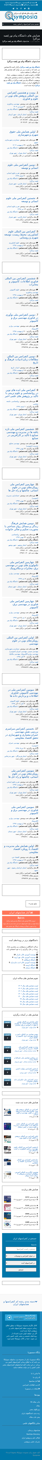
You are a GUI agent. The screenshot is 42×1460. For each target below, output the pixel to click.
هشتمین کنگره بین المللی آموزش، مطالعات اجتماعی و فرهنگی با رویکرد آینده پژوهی (26, 1173)
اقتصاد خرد (15, 857)
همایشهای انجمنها (16, 5)
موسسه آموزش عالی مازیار (26, 955)
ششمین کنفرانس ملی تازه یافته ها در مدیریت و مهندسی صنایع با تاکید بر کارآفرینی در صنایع (21, 434)
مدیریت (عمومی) (32, 446)
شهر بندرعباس (9, 756)
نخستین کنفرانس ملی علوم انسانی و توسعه (22, 200)
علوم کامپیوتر (14, 290)
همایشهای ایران (35, 41)
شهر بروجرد (23, 1072)
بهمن (21, 448)
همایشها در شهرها (22, 2)
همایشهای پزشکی (34, 1430)
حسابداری (15, 496)
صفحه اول (32, 2)
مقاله (38, 1406)
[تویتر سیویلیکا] (25, 8)
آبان (22, 657)
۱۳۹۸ (19, 209)
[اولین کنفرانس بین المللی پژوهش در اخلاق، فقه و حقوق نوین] (7, 1139)
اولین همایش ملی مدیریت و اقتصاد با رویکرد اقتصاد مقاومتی (21, 848)
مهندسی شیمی (33, 651)
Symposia (36, 1455)
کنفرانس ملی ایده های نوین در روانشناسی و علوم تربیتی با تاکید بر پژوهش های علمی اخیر (21, 393)
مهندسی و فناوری (13, 104)
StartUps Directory (33, 1434)
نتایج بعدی (33, 904)
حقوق (36, 142)
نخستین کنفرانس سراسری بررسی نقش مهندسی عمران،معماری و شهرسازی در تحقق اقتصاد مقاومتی (21, 733)
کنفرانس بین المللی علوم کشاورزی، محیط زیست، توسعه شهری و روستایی (21, 234)
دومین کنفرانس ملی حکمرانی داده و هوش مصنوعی (26, 1080)
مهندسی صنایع (14, 443)
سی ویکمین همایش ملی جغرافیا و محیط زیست (26, 1058)
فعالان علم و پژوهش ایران (31, 1438)
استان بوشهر (22, 545)
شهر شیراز (12, 184)
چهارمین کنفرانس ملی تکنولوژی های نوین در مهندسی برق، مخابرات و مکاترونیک (21, 565)
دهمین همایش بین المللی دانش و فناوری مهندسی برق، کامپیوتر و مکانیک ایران (27, 1036)
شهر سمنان (12, 587)
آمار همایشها (33, 1381)
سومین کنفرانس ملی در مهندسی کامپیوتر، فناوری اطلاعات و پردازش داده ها (23, 692)
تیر (22, 209)
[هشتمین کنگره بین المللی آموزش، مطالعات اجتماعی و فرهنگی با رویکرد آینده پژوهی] (7, 1175)
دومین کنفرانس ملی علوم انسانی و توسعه (23, 166)
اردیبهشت (20, 145)
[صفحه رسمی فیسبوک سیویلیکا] (21, 8)
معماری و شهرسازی (12, 140)
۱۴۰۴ (15, 107)
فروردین (20, 107)
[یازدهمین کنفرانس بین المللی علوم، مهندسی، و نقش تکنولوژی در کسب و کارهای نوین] (7, 1150)
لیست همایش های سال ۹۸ (29, 1002)
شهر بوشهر (12, 545)
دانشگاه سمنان (31, 968)
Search (33, 1245)
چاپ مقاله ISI (35, 1402)
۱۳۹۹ (17, 176)
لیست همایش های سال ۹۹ (29, 999)
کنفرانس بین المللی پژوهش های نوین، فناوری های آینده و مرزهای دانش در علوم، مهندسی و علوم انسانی (27, 1112)
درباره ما (36, 1377)
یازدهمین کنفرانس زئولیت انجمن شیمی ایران (27, 1069)
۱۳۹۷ (18, 407)
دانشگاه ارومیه (31, 965)
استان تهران (22, 153)
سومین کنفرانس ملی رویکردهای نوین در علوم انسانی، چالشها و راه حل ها (23, 773)
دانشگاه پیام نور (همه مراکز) (30, 67)
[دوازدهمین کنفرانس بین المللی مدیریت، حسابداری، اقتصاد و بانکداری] (7, 1162)
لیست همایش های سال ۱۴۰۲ (28, 991)
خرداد (21, 748)
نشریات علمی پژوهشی (32, 1442)
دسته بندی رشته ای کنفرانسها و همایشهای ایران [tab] (19, 1302)
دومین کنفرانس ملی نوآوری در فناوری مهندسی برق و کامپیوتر (22, 317)
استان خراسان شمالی (29, 1051)
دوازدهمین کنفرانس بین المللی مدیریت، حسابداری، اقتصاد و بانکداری (27, 1161)
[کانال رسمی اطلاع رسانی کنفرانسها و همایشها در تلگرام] (21, 1317)
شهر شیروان (18, 1051)
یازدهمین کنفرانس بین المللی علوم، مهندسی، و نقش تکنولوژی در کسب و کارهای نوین (26, 1148)
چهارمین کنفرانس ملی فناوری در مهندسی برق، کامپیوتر (24, 604)
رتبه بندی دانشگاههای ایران (31, 1413)
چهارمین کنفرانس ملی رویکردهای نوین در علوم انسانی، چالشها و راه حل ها (23, 487)
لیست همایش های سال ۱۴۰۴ (28, 986)
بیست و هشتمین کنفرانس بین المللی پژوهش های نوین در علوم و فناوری (21, 95)
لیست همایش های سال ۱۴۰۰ (28, 996)
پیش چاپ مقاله (34, 1417)
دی (23, 579)
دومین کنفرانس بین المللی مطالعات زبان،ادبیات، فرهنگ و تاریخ (21, 359)
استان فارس (22, 184)
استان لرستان (32, 1072)
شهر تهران (13, 153)
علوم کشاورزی (14, 243)
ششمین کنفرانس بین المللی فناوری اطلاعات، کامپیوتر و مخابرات (21, 281)
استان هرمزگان (21, 756)
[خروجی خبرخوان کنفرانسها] (17, 8)
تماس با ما (34, 1373)
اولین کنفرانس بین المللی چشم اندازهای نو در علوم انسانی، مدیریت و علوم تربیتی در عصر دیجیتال (25, 1125)
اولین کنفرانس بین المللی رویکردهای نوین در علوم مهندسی (22, 640)
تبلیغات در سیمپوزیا (31, 1389)
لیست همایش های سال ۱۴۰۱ (28, 994)
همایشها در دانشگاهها (29, 5)
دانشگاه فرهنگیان (30, 960)
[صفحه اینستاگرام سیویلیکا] (28, 8)
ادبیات (17, 368)
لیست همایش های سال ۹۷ (29, 1004)
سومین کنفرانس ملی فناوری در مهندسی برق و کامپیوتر (24, 810)
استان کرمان (22, 114)
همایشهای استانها (10, 2)
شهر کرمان (12, 114)
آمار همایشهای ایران (19, 912)
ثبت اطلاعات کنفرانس (30, 1385)
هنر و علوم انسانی (13, 173)
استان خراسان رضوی (19, 868)
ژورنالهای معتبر (35, 1409)
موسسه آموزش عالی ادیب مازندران (23, 962)
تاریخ (12, 368)
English (6, 5)
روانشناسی (15, 401)
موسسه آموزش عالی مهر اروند (25, 957)
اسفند (21, 176)
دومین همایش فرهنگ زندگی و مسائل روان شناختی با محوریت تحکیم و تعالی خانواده (21, 526)
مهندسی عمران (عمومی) (18, 651)
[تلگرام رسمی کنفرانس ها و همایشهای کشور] (13, 8)
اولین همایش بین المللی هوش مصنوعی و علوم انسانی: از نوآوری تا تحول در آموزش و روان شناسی (26, 1023)
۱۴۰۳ (14, 145)
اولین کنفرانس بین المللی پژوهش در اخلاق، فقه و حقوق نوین (26, 1137)
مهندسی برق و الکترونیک (29, 654)
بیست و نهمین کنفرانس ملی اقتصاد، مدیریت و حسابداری (28, 1047)
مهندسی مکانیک (14, 654)
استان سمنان (22, 587)
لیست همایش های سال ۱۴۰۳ (28, 988)
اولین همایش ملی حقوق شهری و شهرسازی (23, 133)
